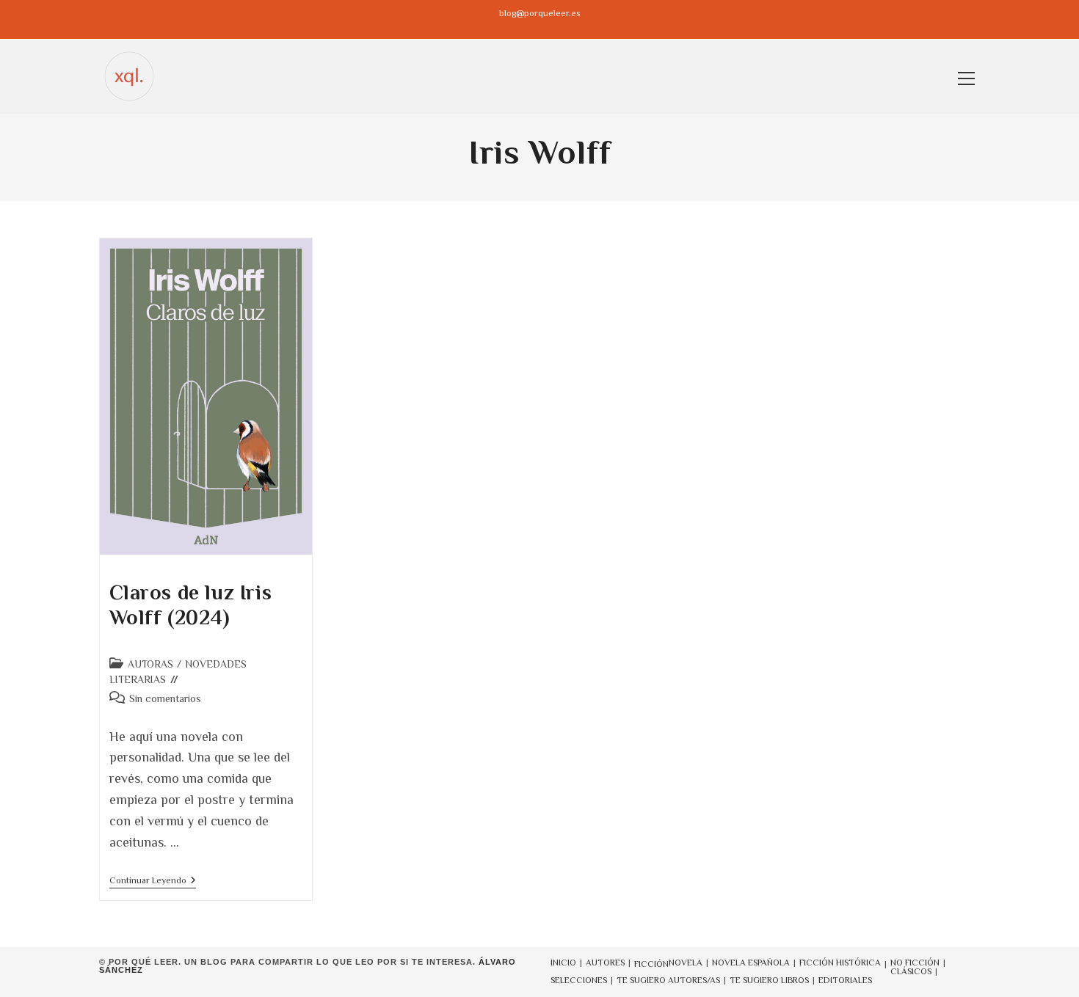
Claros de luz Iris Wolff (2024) (190, 605)
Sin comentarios (165, 698)
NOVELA (685, 962)
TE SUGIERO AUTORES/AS (668, 980)
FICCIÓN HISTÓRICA (840, 962)
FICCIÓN (651, 964)
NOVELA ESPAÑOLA (751, 962)
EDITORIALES (845, 980)
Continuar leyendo (152, 881)
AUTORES (605, 962)
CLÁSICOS (910, 971)
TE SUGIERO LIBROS (769, 980)
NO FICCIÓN (915, 962)
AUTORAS (150, 664)
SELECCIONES (579, 980)
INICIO (563, 962)
